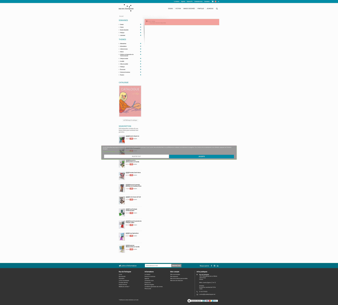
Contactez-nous (149, 280)
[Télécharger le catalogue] (130, 101)
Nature (121, 51)
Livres (120, 274)
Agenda (183, 1)
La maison (176, 1)
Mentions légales (149, 284)
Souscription (125, 126)
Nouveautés (122, 276)
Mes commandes (175, 274)
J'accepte (201, 156)
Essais (170, 8)
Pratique (200, 8)
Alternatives (123, 43)
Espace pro (148, 282)
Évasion (122, 75)
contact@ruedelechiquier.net (207, 294)
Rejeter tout (136, 156)
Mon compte (174, 272)
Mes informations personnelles (179, 278)
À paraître (121, 278)
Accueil (121, 16)
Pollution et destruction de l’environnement (126, 55)
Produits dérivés (123, 282)
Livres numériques (124, 280)
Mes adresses (174, 276)
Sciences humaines (125, 72)
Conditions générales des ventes (154, 286)
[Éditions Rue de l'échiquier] (126, 7)
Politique (122, 66)
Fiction (178, 8)
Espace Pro (190, 1)
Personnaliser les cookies (124, 151)
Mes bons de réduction (176, 280)
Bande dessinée (189, 8)
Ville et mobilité (124, 64)
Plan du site (148, 288)
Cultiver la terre (124, 49)
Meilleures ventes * (124, 286)
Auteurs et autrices (150, 276)
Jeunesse (210, 8)
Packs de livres (123, 284)
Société (122, 61)
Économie (122, 69)
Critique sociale (124, 58)
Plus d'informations (109, 151)
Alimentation (123, 46)
